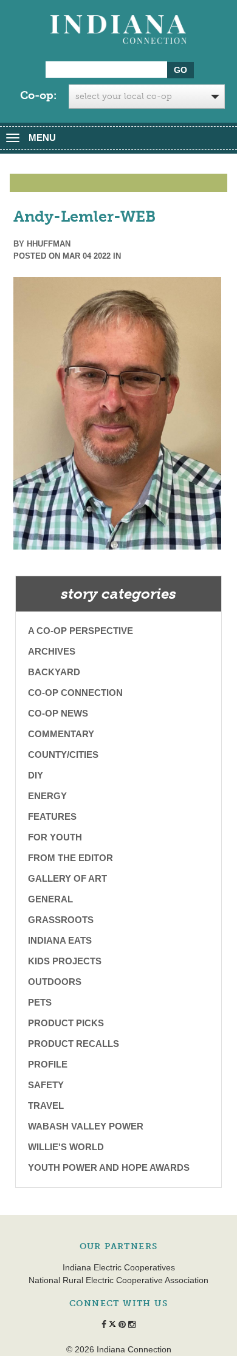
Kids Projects (64, 961)
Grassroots (61, 920)
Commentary (61, 734)
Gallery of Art (67, 878)
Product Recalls (73, 1043)
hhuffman (48, 243)
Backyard (54, 672)
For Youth (55, 837)
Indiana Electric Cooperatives (119, 1267)
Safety (46, 1085)
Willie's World (66, 1147)
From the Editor (70, 858)
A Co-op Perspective (80, 630)
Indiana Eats (60, 940)
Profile (47, 1064)
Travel (46, 1105)
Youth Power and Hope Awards (109, 1167)
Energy (47, 796)
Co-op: (38, 95)
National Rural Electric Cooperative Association (118, 1280)
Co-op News (58, 713)
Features (52, 816)
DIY (35, 775)
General (50, 899)
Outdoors (54, 981)
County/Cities (63, 754)
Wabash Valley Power (85, 1126)
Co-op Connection (75, 692)
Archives (51, 651)
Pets (40, 1002)
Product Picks (66, 1023)
